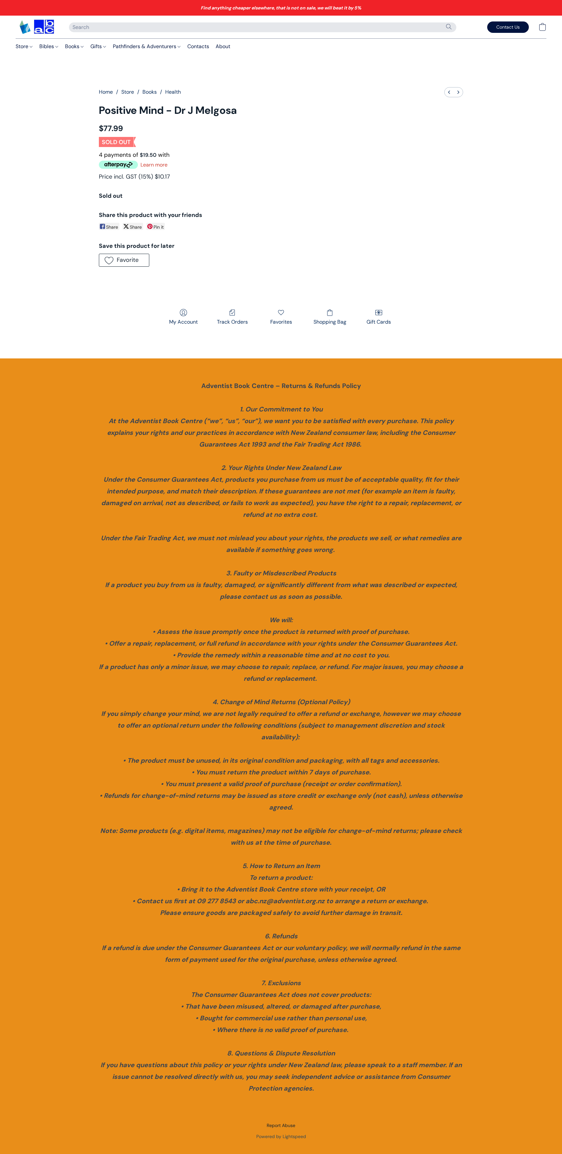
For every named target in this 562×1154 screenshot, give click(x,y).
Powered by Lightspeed (281, 1136)
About (223, 46)
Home (106, 91)
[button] (36, 27)
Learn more (153, 164)
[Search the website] (449, 26)
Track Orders (232, 321)
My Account (183, 321)
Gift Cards (379, 321)
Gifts (96, 46)
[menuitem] (449, 92)
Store (23, 46)
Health (173, 91)
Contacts (198, 46)
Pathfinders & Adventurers (145, 46)
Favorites (281, 321)
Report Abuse (281, 1125)
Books (73, 46)
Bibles (47, 46)
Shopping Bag (330, 321)
